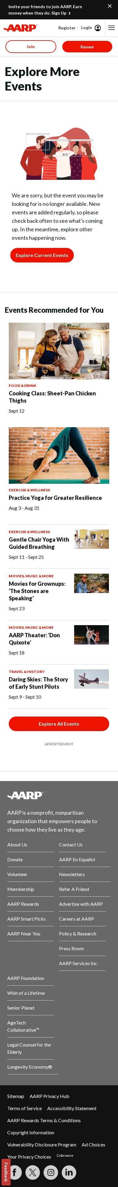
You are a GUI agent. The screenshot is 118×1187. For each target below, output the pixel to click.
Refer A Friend (74, 889)
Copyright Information (30, 1132)
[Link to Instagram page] (51, 1172)
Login (86, 27)
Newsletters (72, 874)
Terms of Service (24, 1108)
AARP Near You (23, 933)
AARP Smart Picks (26, 919)
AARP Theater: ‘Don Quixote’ (34, 639)
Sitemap (15, 1096)
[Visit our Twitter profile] (32, 1172)
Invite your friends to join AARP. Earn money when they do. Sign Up (45, 9)
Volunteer (17, 874)
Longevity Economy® (29, 1067)
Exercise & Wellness (29, 490)
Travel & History (26, 671)
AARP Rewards (23, 904)
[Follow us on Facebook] (14, 1172)
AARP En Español (77, 859)
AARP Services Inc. (78, 963)
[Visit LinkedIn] (69, 1172)
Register (67, 27)
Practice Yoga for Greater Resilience (55, 497)
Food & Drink (22, 385)
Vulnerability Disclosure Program (41, 1144)
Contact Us (71, 844)
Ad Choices (93, 1144)
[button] (111, 28)
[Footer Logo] (59, 795)
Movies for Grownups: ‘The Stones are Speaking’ (37, 591)
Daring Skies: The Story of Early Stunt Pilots (38, 683)
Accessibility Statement (72, 1108)
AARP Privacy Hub (49, 1096)
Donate (15, 859)
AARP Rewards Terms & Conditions (44, 1120)
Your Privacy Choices (29, 1156)
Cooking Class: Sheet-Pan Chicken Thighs (52, 397)
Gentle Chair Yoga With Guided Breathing (39, 543)
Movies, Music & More (31, 576)
